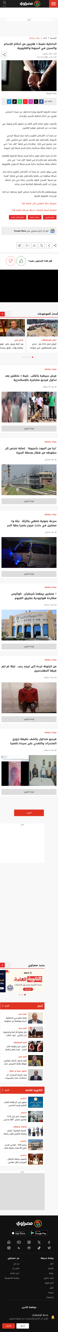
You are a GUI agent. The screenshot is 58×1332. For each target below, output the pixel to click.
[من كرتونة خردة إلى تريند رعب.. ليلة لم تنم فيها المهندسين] (29, 698)
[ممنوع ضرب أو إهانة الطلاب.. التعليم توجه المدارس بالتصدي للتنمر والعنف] (35, 1102)
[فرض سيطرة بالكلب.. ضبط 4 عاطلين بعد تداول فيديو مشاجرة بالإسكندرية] (29, 408)
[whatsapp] (8, 1242)
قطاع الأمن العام (17, 217)
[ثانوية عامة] (22, 981)
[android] (39, 1233)
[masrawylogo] (29, 1223)
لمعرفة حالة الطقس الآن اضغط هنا (39, 203)
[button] (53, 3)
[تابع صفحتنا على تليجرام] (9, 101)
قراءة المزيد (29, 428)
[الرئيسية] (30, 4)
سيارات (51, 1292)
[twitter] (39, 1242)
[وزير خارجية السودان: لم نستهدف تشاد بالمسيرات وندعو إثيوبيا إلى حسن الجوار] (35, 1074)
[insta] (29, 1242)
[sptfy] (29, 1248)
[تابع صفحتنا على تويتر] (36, 101)
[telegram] (49, 1248)
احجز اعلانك (14, 1273)
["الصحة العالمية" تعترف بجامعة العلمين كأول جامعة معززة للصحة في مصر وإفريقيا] (35, 1130)
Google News (20, 231)
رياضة (51, 1273)
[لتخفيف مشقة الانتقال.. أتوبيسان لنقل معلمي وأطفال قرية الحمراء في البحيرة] (35, 1159)
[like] (21, 261)
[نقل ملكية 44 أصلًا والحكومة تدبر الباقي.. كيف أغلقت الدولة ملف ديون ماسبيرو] (35, 1032)
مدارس (23, 1098)
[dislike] (10, 261)
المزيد (29, 813)
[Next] (2, 314)
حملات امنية (34, 217)
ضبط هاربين (49, 217)
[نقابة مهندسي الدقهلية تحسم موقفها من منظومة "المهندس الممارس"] (35, 1018)
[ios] (19, 1233)
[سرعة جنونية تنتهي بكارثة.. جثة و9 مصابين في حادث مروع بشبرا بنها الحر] (29, 553)
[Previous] (8, 314)
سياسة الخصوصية (12, 1278)
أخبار (45, 38)
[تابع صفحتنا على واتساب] (20, 101)
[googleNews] (8, 1248)
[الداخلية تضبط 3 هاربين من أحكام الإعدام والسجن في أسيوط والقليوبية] (49, 245)
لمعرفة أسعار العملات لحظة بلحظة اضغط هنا (34, 210)
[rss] (19, 1248)
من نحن (16, 1264)
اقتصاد (51, 1268)
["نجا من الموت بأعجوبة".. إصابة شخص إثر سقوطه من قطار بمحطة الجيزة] (29, 480)
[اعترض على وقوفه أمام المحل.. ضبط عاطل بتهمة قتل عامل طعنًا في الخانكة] (35, 1046)
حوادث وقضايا (34, 38)
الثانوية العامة (34, 1090)
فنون (51, 1288)
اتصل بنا (16, 1268)
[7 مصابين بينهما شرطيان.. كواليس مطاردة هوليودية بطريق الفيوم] (29, 626)
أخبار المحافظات (20, 1042)
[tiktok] (39, 1248)
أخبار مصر (23, 1014)
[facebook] (49, 1242)
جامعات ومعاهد (20, 1126)
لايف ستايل (49, 1278)
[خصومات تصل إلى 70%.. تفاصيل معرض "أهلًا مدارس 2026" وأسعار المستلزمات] (35, 1116)
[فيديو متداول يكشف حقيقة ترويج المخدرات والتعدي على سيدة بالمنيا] (29, 771)
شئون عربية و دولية (18, 1071)
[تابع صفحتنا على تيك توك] (14, 101)
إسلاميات (50, 1297)
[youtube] (19, 1242)
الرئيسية (53, 38)
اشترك (8, 1326)
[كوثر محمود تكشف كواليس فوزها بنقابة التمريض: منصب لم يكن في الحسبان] (35, 1060)
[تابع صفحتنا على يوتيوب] (25, 101)
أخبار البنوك (49, 1283)
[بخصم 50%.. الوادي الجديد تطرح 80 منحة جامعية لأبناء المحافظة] (35, 1144)
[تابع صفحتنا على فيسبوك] (41, 101)
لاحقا (23, 1326)
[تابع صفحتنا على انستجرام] (30, 101)
